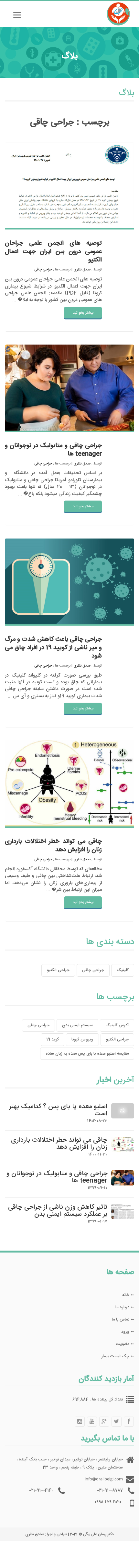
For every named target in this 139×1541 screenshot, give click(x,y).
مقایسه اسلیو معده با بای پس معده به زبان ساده (87, 1053)
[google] (104, 1422)
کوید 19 (52, 1039)
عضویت (122, 1344)
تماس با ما (120, 1319)
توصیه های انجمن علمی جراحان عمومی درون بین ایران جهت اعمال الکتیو (53, 251)
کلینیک (123, 970)
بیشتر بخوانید (83, 312)
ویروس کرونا (82, 1039)
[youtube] (91, 1422)
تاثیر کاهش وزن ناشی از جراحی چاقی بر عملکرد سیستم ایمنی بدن (57, 1211)
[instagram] (79, 1422)
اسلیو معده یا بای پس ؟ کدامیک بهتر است (58, 1110)
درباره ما (122, 1307)
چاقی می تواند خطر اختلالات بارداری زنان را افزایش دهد (53, 845)
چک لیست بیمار (115, 1356)
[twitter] (116, 1422)
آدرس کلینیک (117, 1025)
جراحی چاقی (43, 270)
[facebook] (128, 1422)
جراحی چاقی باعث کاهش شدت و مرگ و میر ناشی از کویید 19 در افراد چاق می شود (53, 647)
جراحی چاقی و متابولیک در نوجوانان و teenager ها (53, 450)
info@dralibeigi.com (104, 1479)
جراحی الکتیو (58, 970)
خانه (125, 1295)
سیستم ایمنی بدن (77, 1025)
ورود (125, 1331)
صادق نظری (82, 270)
